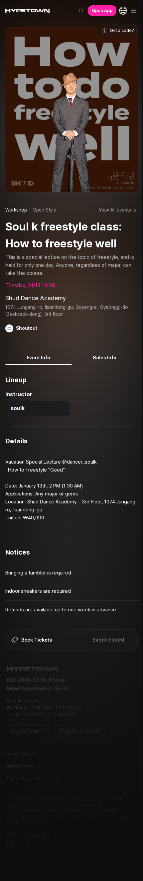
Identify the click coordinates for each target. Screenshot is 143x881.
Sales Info (104, 357)
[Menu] (134, 11)
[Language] (123, 11)
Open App (102, 10)
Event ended (108, 640)
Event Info (38, 357)
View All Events (115, 210)
